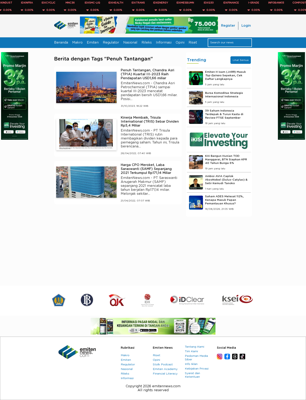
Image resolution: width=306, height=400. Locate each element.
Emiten (93, 42)
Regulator (111, 42)
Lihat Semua (241, 60)
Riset (193, 42)
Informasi (164, 42)
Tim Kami (191, 351)
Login (246, 25)
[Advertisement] (118, 246)
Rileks (147, 42)
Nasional (130, 42)
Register (228, 25)
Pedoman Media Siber (196, 358)
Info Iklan (191, 364)
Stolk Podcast (163, 364)
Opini (180, 42)
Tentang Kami (194, 346)
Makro (77, 42)
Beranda (61, 42)
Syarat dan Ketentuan (192, 375)
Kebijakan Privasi (197, 368)
